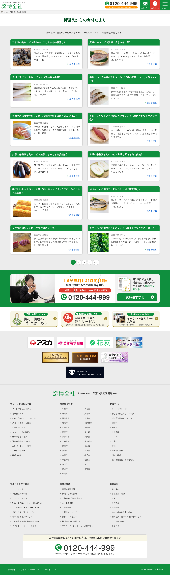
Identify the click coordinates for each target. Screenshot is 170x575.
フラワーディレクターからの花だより (77, 526)
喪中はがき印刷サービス (22, 516)
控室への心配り (18, 427)
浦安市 (87, 469)
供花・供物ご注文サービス (23, 512)
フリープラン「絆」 (120, 409)
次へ (96, 262)
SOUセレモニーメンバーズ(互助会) (27, 503)
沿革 (114, 498)
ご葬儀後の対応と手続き (72, 498)
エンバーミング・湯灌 (21, 446)
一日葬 (114, 436)
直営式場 (115, 503)
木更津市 (65, 459)
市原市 (87, 418)
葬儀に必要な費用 (69, 493)
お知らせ (115, 526)
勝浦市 (65, 450)
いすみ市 (65, 436)
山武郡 (87, 450)
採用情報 (115, 507)
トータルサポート (19, 450)
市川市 (65, 455)
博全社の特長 (17, 413)
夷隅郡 (87, 436)
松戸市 (87, 455)
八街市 (87, 413)
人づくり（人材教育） (21, 432)
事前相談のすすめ (19, 493)
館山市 (87, 446)
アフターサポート (19, 498)
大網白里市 (66, 441)
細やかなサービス (19, 436)
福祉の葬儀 (116, 455)
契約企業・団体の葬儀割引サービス (27, 521)
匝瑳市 (65, 464)
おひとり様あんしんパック (123, 413)
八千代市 (65, 427)
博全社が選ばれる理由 (21, 409)
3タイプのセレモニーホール (23, 418)
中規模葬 (115, 432)
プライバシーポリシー (30, 569)
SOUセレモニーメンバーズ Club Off (27, 507)
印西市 (65, 473)
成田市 (65, 413)
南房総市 (88, 441)
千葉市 (65, 409)
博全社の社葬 (117, 450)
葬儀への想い (17, 455)
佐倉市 (87, 409)
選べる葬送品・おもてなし (23, 441)
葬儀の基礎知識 (68, 489)
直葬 (114, 446)
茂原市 (65, 432)
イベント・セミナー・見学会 (24, 526)
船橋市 (65, 423)
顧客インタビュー (69, 516)
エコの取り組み (118, 521)
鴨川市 (65, 446)
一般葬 (114, 427)
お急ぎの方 (155, 8)
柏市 (86, 464)
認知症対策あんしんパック (123, 418)
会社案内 (115, 489)
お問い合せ (145, 8)
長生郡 (87, 432)
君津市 (87, 459)
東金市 (87, 427)
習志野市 (88, 423)
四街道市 (65, 418)
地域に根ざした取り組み (122, 512)
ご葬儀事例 (66, 507)
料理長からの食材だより (72, 521)
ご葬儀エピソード (69, 512)
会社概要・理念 (118, 493)
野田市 (65, 469)
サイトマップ (50, 569)
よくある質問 (67, 503)
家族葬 (114, 423)
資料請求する (135, 297)
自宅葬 (114, 441)
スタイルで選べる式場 (21, 423)
